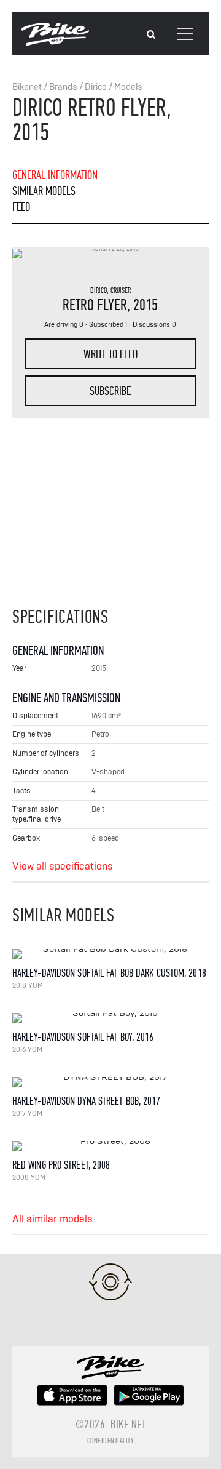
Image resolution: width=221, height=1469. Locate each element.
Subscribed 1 (108, 325)
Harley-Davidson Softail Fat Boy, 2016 (83, 1037)
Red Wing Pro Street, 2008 (61, 1165)
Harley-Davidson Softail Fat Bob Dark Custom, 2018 (109, 973)
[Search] (151, 34)
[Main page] (55, 43)
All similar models (52, 1219)
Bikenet (27, 87)
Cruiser (120, 290)
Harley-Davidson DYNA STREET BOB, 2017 (86, 1101)
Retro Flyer (95, 304)
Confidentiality (110, 1441)
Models (128, 87)
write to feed (110, 354)
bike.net (127, 1424)
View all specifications (62, 866)
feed (21, 207)
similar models (44, 191)
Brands (63, 87)
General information (55, 175)
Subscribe (110, 391)
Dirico (96, 87)
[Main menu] (185, 34)
